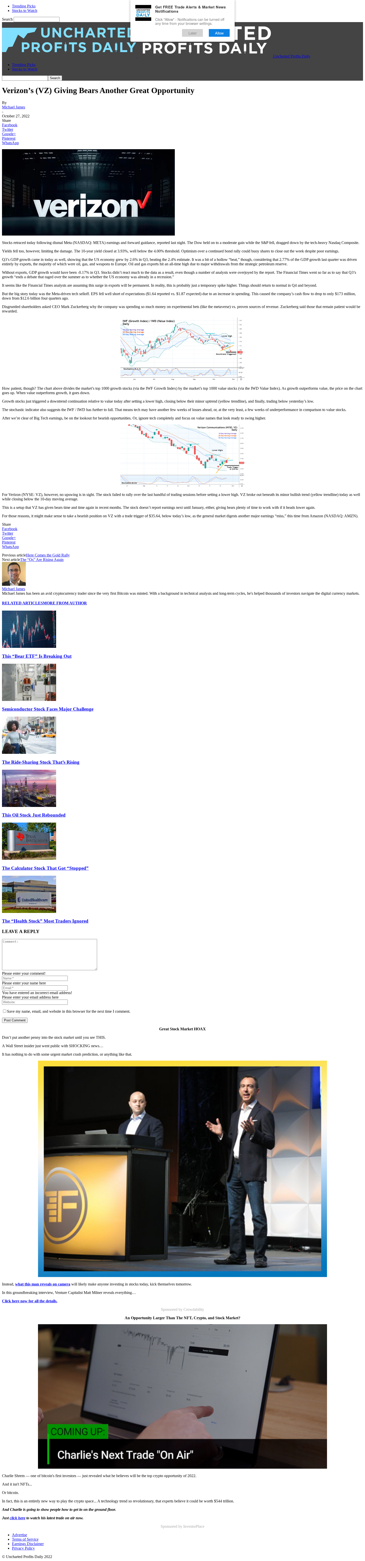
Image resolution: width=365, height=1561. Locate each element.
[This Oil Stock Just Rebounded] (29, 805)
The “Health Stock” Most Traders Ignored (45, 921)
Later (192, 32)
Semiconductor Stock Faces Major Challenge (47, 709)
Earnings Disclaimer (28, 1544)
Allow (219, 32)
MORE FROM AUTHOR (65, 603)
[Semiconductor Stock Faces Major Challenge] (29, 699)
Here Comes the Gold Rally (48, 555)
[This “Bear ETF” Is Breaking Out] (29, 646)
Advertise (19, 1535)
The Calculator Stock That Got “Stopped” (45, 868)
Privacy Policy (23, 1548)
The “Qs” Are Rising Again (42, 559)
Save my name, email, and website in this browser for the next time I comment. (68, 1011)
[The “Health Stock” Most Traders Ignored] (29, 911)
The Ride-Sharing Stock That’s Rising (40, 762)
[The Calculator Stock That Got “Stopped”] (29, 858)
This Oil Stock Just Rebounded (34, 815)
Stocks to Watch (24, 10)
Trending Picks (24, 6)
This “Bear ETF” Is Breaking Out (37, 656)
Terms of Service (25, 1539)
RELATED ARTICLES (22, 603)
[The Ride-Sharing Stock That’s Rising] (29, 752)
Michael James (13, 107)
